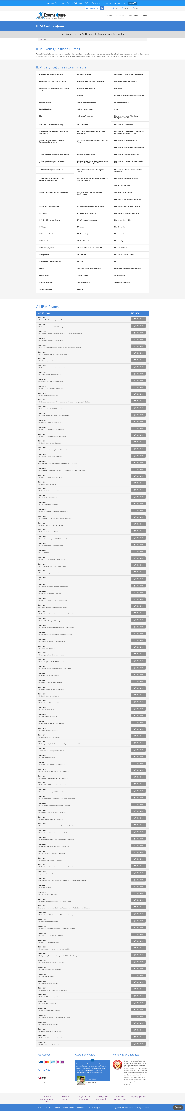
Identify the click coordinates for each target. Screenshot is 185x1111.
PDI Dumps (65, 1099)
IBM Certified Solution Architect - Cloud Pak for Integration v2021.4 (92, 179)
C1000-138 (42, 564)
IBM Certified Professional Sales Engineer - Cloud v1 (91, 170)
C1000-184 (42, 803)
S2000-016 (42, 981)
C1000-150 (42, 625)
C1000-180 (42, 776)
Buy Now (140, 319)
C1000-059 (42, 366)
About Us (47, 1108)
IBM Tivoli (80, 262)
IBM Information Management (87, 220)
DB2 (40, 116)
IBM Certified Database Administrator (126, 154)
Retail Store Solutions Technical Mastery (127, 268)
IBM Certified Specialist (122, 185)
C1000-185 (42, 810)
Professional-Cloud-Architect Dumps (102, 1097)
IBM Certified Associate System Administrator (54, 154)
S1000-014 (42, 947)
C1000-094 (42, 434)
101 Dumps (65, 1096)
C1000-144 (42, 591)
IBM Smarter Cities (120, 248)
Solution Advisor (82, 275)
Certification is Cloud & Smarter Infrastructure (129, 95)
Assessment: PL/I (120, 88)
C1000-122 (42, 502)
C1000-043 (42, 345)
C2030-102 (42, 885)
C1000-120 (42, 489)
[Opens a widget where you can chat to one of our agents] (177, 1107)
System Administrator (46, 289)
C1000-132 (42, 543)
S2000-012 (42, 967)
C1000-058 (42, 359)
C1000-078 (42, 393)
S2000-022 (42, 1022)
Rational (42, 268)
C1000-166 (42, 694)
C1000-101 (42, 441)
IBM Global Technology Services (50, 220)
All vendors (120, 15)
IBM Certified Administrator (123, 125)
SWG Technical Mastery (122, 282)
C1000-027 (42, 338)
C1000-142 (42, 578)
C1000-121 (42, 496)
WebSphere (80, 289)
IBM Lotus (42, 227)
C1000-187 (42, 824)
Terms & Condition (68, 1108)
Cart (145, 15)
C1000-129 (42, 530)
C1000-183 (42, 796)
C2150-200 (42, 899)
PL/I (115, 262)
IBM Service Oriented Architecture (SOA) (90, 248)
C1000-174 (42, 742)
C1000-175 (42, 749)
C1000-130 (42, 537)
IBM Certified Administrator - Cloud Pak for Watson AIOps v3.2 (91, 132)
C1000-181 (42, 783)
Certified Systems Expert (85, 109)
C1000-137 (42, 557)
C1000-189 (42, 837)
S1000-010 (42, 940)
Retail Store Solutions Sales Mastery (89, 268)
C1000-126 (42, 516)
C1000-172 (42, 728)
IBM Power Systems (83, 234)
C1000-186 (42, 817)
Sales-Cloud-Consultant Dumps (83, 1097)
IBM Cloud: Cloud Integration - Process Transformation (89, 193)
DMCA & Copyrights (93, 1108)
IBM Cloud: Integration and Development (90, 206)
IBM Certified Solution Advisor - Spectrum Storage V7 (128, 170)
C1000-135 (42, 550)
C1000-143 (42, 584)
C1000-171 (42, 721)
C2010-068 (42, 872)
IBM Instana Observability (123, 220)
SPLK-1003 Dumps (102, 1099)
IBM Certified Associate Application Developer (129, 147)
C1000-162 (42, 680)
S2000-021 (42, 1015)
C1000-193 (42, 858)
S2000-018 (42, 995)
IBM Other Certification (46, 234)
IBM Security (118, 241)
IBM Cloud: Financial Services (49, 206)
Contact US (80, 1108)
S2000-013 (42, 974)
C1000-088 (42, 420)
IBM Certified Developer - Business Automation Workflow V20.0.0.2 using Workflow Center (92, 162)
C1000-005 (42, 325)
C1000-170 (42, 714)
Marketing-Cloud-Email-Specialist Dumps (138, 1097)
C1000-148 (42, 612)
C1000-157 (42, 667)
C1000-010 (42, 331)
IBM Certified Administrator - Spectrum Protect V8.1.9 (92, 141)
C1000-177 (42, 762)
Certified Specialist (45, 109)
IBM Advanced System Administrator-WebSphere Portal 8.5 (127, 117)
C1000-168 (42, 701)
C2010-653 (42, 878)
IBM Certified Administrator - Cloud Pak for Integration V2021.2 (53, 132)
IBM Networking (119, 227)
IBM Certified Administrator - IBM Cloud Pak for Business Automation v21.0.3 (129, 132)
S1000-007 (42, 920)
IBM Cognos (43, 213)
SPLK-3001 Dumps (120, 1099)
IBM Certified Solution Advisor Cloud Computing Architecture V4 (51, 179)
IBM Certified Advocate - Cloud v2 (125, 140)
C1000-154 (42, 646)
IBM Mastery (81, 227)
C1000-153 (42, 639)
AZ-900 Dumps (83, 1099)
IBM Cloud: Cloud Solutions (123, 192)
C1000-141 (42, 571)
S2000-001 (42, 954)
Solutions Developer (46, 282)
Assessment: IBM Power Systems (125, 81)
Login (136, 8)
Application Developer (84, 74)
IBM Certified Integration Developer (51, 170)
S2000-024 (42, 1036)
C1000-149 (42, 619)
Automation (80, 95)
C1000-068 (42, 379)
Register (126, 8)
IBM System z (81, 255)
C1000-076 (42, 386)
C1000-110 (42, 455)
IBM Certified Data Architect (86, 154)
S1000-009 (42, 933)
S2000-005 (42, 961)
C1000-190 (42, 844)
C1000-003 (42, 318)
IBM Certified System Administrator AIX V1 (53, 192)
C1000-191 (42, 851)
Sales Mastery (44, 275)
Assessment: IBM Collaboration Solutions (52, 81)
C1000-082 (42, 407)
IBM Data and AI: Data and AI (86, 213)
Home (109, 15)
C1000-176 (42, 755)
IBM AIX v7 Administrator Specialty (51, 125)
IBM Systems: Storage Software (50, 262)
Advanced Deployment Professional (51, 74)
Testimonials (134, 15)
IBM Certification (82, 125)
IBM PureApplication (121, 234)
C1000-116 (42, 468)
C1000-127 (42, 523)
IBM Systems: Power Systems (124, 255)
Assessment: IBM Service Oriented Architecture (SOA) (54, 89)
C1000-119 (42, 482)
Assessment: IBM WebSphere (86, 88)
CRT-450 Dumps (120, 1096)
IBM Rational (43, 241)
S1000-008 (42, 926)
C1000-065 (42, 372)
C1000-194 (42, 865)
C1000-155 (42, 653)
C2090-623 (42, 892)
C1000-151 (42, 632)
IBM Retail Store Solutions (85, 241)
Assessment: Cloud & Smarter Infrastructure (128, 74)
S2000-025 (42, 1043)
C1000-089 (42, 427)
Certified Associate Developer (86, 102)
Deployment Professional (85, 116)
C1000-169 (42, 708)
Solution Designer (120, 275)
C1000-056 (42, 352)
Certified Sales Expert (121, 102)
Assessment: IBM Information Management (91, 81)
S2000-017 (42, 988)
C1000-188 (42, 831)
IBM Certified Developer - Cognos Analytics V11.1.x (128, 162)
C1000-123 (42, 509)
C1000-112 (42, 461)
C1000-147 (42, 605)
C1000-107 (42, 448)
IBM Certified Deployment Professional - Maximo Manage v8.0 (52, 162)
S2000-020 (42, 1008)
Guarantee (57, 1108)
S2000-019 (42, 1002)
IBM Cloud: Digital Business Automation (127, 199)
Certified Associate (45, 102)
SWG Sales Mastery (83, 282)
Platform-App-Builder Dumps (46, 1100)
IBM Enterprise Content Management (126, 213)
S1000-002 (42, 913)
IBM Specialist (44, 255)
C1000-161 (42, 673)
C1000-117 (42, 475)
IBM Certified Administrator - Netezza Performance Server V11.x (51, 141)
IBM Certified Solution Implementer (126, 178)
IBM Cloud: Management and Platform (127, 206)
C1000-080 (42, 400)
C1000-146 (42, 598)
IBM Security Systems (46, 248)
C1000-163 (42, 687)
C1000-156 (42, 660)
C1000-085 (42, 414)
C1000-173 (42, 735)
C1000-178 (42, 769)
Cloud (116, 109)
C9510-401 (42, 906)
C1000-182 (42, 790)
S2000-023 (42, 1029)
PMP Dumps (47, 1096)
